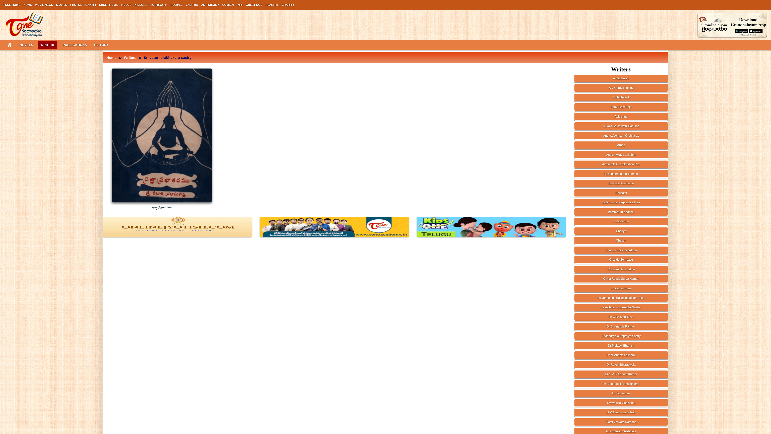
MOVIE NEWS (44, 4)
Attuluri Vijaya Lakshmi (621, 154)
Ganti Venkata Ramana (621, 422)
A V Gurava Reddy (621, 87)
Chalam (621, 240)
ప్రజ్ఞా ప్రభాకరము (162, 207)
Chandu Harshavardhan (621, 250)
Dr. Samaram (621, 393)
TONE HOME (11, 4)
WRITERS (47, 45)
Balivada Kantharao (621, 183)
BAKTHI (90, 4)
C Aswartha (621, 221)
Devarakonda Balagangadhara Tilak (621, 297)
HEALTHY (271, 4)
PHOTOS (76, 4)
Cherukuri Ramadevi (621, 269)
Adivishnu (621, 116)
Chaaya (621, 231)
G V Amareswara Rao (621, 412)
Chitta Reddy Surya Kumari (621, 278)
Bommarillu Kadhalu (621, 212)
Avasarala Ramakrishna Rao (621, 164)
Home (111, 58)
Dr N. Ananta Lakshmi (621, 355)
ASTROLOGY (210, 4)
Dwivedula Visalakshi (621, 402)
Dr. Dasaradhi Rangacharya (621, 383)
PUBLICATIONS (75, 45)
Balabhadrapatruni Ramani (621, 173)
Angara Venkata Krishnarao (621, 135)
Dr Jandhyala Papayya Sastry (621, 336)
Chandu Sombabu (621, 259)
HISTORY (101, 45)
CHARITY (288, 4)
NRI (240, 4)
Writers (130, 58)
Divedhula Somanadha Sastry (621, 307)
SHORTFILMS (108, 4)
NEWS (27, 4)
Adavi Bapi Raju (621, 106)
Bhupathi (621, 192)
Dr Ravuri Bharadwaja (621, 364)
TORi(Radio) (158, 4)
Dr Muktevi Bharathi (621, 345)
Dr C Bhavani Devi (621, 316)
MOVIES (61, 4)
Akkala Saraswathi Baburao (621, 126)
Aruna (621, 145)
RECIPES (176, 4)
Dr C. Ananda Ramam (621, 326)
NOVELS (26, 45)
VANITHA (192, 4)
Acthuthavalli (621, 97)
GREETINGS (254, 4)
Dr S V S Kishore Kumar (621, 374)
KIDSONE (141, 4)
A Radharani (621, 78)
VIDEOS (126, 4)
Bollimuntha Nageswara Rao (621, 202)
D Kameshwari (621, 288)
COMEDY (228, 4)
